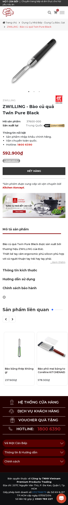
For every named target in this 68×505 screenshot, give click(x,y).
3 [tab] (39, 91)
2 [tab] (34, 91)
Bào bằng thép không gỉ (19, 370)
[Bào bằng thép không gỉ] (19, 347)
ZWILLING (9, 100)
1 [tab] (29, 91)
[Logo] (8, 12)
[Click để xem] (34, 62)
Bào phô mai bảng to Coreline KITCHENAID (51, 370)
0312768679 (39, 492)
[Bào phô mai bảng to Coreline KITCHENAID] (52, 347)
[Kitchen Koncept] (34, 205)
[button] (6, 319)
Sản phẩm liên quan (26, 309)
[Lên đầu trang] (6, 499)
